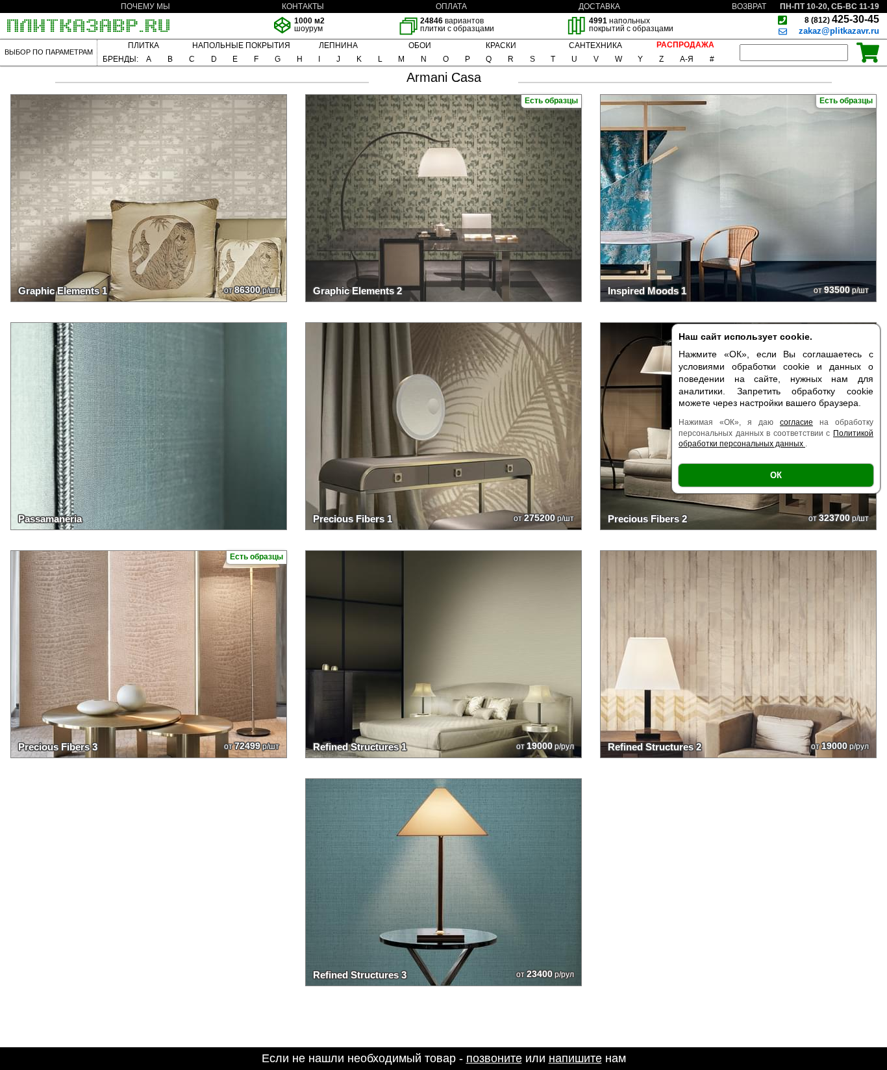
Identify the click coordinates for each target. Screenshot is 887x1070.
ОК (776, 475)
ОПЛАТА (451, 6)
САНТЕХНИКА (595, 45)
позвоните (494, 1058)
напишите (575, 1058)
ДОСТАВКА (599, 6)
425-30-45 (842, 19)
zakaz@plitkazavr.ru (839, 31)
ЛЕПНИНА (338, 45)
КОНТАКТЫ (303, 6)
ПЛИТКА (143, 45)
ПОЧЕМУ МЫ (145, 6)
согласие (796, 422)
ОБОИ (419, 45)
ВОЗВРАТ (749, 6)
